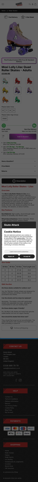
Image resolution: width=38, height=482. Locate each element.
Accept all (27, 256)
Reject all (11, 256)
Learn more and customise (19, 251)
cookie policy (21, 238)
